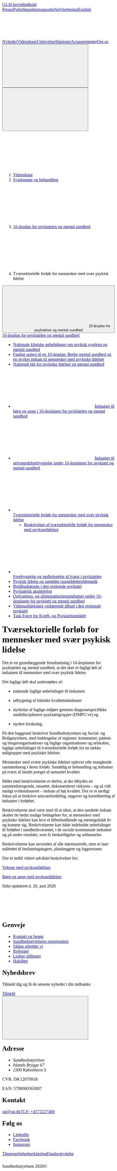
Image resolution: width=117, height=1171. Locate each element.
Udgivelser (46, 41)
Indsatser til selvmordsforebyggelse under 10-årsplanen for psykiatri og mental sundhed (63, 463)
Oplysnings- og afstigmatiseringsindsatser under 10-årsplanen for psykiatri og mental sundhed (57, 598)
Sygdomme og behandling (35, 179)
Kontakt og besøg (28, 936)
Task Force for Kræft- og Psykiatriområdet (49, 615)
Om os (102, 41)
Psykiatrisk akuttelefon (32, 591)
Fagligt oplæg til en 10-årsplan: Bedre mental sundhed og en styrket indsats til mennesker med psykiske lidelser (62, 357)
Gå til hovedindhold (19, 4)
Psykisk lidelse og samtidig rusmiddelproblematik (55, 581)
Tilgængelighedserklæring (24, 1153)
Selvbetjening (66, 9)
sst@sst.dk (11, 1111)
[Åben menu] (45, 109)
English (84, 9)
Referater (21, 951)
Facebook (21, 1139)
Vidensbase (27, 41)
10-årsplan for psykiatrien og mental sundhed (51, 226)
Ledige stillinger (27, 956)
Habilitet (20, 961)
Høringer (63, 41)
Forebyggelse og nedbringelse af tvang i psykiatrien (57, 576)
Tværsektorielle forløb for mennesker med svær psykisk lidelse (61, 517)
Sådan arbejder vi (28, 946)
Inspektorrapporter (39, 9)
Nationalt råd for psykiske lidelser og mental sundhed (58, 364)
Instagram (21, 1144)
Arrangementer (84, 41)
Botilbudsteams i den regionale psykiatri (47, 586)
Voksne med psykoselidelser (26, 867)
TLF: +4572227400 (37, 1111)
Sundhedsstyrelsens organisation (41, 941)
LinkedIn (21, 1134)
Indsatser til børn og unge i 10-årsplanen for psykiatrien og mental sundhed (63, 411)
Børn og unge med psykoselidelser (31, 876)
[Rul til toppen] (45, 1017)
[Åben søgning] (45, 66)
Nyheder (9, 41)
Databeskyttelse (60, 1153)
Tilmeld (8, 993)
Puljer (18, 9)
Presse (7, 9)
